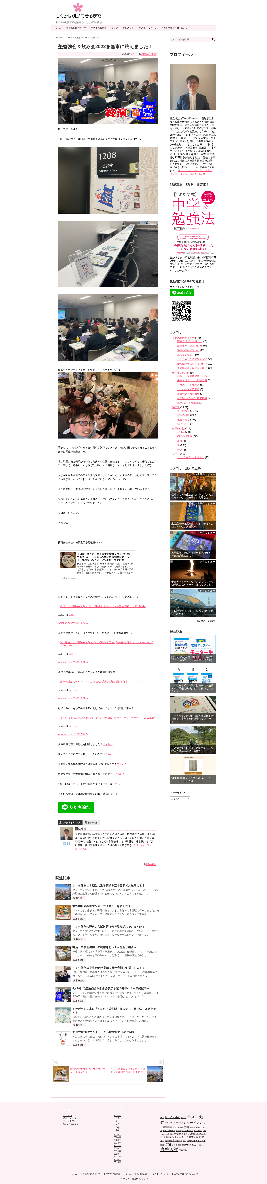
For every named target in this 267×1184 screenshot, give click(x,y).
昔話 (179, 449)
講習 (173, 1145)
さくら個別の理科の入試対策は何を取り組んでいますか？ (108, 926)
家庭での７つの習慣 (188, 394)
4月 (117, 1126)
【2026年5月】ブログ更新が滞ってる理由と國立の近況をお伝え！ (192, 749)
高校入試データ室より (189, 341)
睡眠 (162, 1145)
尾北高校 (167, 1137)
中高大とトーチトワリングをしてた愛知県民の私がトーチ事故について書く (192, 583)
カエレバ (73, 615)
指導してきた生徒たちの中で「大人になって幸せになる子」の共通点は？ (192, 496)
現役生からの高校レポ (189, 346)
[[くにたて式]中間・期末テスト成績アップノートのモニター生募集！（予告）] (193, 649)
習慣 (167, 1144)
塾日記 (115, 28)
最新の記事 (93, 822)
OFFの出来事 (148, 54)
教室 (201, 1137)
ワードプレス (196, 1122)
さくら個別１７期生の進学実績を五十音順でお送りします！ (110, 885)
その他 (176, 454)
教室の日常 (183, 415)
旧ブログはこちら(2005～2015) (187, 173)
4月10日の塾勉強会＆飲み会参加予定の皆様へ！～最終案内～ (110, 988)
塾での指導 (183, 410)
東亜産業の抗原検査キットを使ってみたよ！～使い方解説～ (192, 525)
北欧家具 (171, 1131)
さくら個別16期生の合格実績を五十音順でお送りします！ (108, 967)
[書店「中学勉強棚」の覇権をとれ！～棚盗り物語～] (63, 953)
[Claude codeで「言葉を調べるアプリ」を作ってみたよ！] (193, 770)
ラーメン (181, 1122)
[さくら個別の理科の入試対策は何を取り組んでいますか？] (63, 933)
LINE (162, 1118)
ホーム (58, 28)
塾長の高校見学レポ (188, 350)
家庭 (193, 1133)
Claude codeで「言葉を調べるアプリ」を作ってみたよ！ (190, 779)
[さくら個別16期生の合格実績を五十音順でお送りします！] (63, 974)
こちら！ (107, 744)
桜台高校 (178, 1141)
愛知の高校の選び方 (77, 28)
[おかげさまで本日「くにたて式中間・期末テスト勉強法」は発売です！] (63, 1015)
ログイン (67, 1115)
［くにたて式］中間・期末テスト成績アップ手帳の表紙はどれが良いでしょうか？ (192, 688)
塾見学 (177, 1134)
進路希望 (186, 1144)
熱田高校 (191, 1141)
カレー (183, 1118)
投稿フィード (69, 1118)
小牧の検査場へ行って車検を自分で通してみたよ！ (192, 612)
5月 (117, 1124)
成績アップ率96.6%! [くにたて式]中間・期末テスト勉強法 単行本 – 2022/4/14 (103, 606)
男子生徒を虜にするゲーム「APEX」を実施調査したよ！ (192, 554)
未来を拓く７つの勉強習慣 (192, 380)
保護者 (192, 1127)
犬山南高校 (200, 1141)
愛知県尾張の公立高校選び (192, 363)
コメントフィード (72, 1121)
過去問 (194, 1144)
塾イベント (183, 424)
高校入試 (169, 1149)
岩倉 (174, 1137)
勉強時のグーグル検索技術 (192, 398)
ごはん (181, 431)
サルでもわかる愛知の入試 (192, 359)
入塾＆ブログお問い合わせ (175, 28)
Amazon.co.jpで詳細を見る (73, 623)
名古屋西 (198, 1131)
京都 (186, 1127)
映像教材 (168, 1141)
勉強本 (165, 1131)
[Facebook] (68, 844)
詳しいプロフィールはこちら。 (195, 170)
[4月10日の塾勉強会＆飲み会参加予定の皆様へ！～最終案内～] (63, 994)
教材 (162, 1141)
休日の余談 (129, 28)
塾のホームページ (149, 28)
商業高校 (169, 1134)
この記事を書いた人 (71, 822)
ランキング (170, 1123)
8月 (117, 1118)
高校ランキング (186, 354)
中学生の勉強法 (99, 28)
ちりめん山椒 (172, 1117)
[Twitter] (64, 844)
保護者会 (199, 1127)
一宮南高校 (166, 1127)
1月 (117, 1129)
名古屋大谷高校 (187, 1131)
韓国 (201, 1145)
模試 (184, 1141)
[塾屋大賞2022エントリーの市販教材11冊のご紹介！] (63, 1038)
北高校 (178, 1131)
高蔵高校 (183, 1150)
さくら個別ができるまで (137, 1179)
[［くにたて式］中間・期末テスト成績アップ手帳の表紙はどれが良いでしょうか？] (193, 679)
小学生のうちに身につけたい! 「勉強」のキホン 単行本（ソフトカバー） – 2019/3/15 (107, 717)
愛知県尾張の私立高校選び (192, 368)
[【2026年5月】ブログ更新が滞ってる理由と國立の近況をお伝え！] (193, 740)
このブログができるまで (190, 457)
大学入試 (186, 1134)
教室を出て (183, 419)
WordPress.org (70, 1124)
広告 (179, 1137)
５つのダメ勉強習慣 (188, 389)
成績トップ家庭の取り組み (192, 376)
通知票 (178, 1145)
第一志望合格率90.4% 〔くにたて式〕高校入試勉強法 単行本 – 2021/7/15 (100, 681)
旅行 (179, 440)
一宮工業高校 (178, 1127)
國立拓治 (151, 864)
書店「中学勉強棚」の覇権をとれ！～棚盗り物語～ (104, 947)
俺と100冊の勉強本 (188, 403)
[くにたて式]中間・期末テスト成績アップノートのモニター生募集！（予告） (193, 659)
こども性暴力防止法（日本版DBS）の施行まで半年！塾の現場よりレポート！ (192, 718)
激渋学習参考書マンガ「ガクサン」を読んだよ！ (103, 906)
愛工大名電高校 (190, 1137)
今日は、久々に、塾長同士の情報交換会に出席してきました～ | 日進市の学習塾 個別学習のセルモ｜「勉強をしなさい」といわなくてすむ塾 (104, 557)
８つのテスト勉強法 (188, 385)
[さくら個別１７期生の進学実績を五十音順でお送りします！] (63, 892)
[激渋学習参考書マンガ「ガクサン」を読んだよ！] (63, 912)
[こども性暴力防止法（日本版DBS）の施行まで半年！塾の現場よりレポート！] (193, 710)
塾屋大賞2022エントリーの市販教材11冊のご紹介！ (104, 1032)
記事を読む (78, 898)
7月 (117, 1121)
